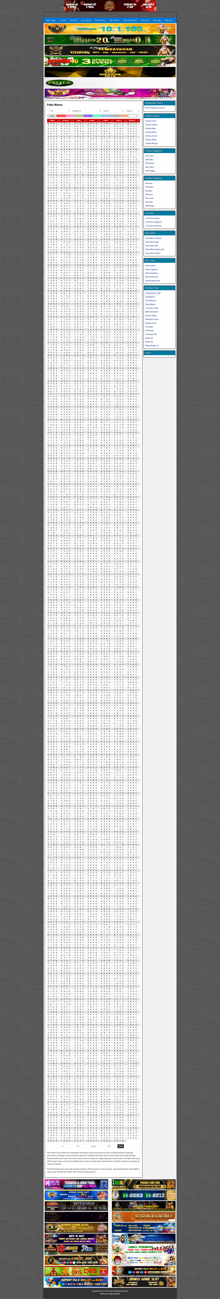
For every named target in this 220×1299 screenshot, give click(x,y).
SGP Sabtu (149, 167)
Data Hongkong (151, 273)
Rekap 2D (149, 342)
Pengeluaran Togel (153, 293)
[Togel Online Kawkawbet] (76, 1206)
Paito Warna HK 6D (152, 253)
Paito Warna (100, 20)
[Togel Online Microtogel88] (76, 1185)
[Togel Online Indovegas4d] (144, 1282)
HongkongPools (113, 1294)
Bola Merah (150, 297)
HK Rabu (148, 191)
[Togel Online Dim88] (110, 40)
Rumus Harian (151, 316)
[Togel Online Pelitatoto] (110, 83)
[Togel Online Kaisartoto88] (76, 1271)
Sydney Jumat (151, 136)
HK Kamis (149, 195)
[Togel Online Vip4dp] (144, 1206)
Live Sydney (86, 20)
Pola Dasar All (150, 334)
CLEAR (52, 116)
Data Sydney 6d (151, 277)
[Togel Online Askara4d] (76, 1228)
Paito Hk (168, 20)
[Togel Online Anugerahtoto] (144, 1228)
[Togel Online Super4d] (110, 50)
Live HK (62, 20)
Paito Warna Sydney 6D (154, 249)
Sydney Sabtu (151, 140)
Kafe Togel (50, 20)
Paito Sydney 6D (130, 20)
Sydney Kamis (151, 132)
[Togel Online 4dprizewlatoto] (76, 1260)
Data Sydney (150, 266)
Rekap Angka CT (152, 346)
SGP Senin (149, 156)
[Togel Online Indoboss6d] (144, 1185)
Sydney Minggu (151, 143)
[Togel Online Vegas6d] (76, 1217)
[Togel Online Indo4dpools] (76, 1282)
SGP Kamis (149, 163)
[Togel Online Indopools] (144, 1260)
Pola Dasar (149, 331)
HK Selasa (149, 187)
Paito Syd (145, 20)
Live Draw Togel (151, 308)
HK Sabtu (149, 202)
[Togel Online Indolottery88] (144, 1239)
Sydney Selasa (151, 125)
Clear (121, 1146)
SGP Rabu (149, 160)
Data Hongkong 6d (152, 281)
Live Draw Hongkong (153, 226)
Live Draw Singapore (153, 222)
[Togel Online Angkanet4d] (144, 1250)
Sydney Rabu (150, 128)
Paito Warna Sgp (152, 242)
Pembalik (149, 327)
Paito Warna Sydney (153, 238)
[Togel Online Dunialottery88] (144, 1217)
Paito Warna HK (151, 246)
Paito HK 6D (114, 20)
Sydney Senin (150, 121)
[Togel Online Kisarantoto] (110, 72)
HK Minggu (149, 206)
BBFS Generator (151, 312)
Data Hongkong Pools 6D (154, 108)
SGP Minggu (150, 171)
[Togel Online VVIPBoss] (110, 29)
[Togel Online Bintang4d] (76, 1239)
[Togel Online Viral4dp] (110, 94)
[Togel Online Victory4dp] (76, 1195)
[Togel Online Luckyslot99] (144, 1195)
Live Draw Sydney (152, 218)
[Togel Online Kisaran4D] (110, 61)
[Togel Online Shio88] (144, 1271)
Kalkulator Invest (152, 319)
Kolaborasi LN (150, 323)
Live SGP (73, 20)
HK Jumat (149, 198)
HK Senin (149, 183)
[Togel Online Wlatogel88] (76, 1250)
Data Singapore (151, 269)
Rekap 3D (149, 338)
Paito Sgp (157, 20)
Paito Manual (150, 301)
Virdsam (103, 1294)
